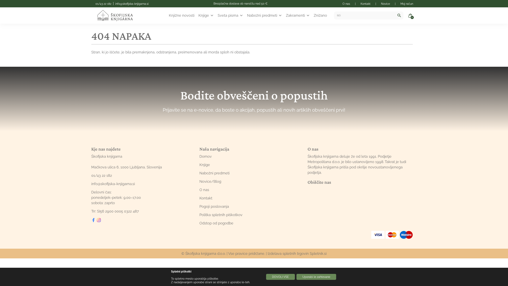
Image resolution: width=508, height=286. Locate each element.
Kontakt (205, 198)
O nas (204, 190)
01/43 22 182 (103, 3)
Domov (205, 156)
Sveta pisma (228, 15)
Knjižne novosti (181, 15)
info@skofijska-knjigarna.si (132, 3)
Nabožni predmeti (262, 15)
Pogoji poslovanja (214, 206)
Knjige (203, 15)
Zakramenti (295, 15)
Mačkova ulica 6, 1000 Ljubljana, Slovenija (126, 167)
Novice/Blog (210, 181)
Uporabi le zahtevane (316, 276)
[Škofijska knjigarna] (117, 15)
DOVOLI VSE (280, 276)
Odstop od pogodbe (216, 223)
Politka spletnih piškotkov (220, 215)
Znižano (320, 15)
